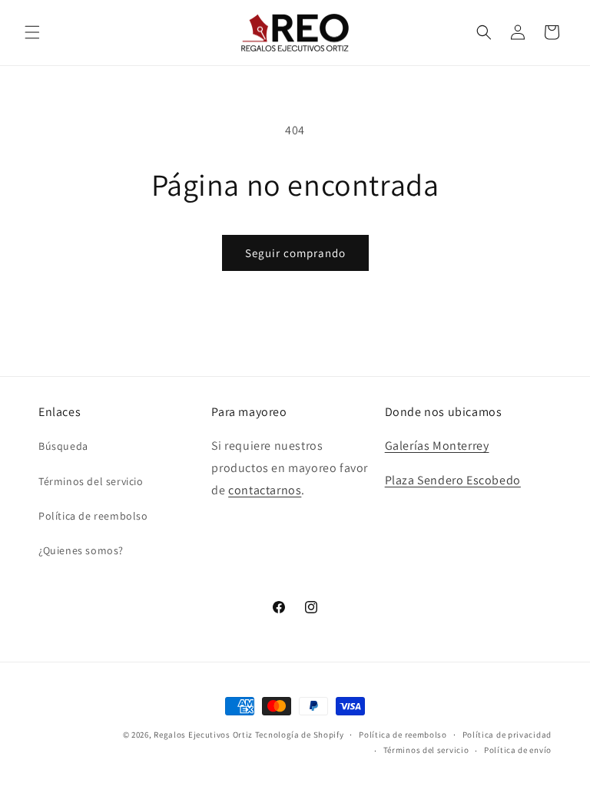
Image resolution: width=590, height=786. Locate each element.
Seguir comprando (295, 253)
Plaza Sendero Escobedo (453, 480)
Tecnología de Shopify (299, 734)
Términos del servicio (91, 481)
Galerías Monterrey (437, 446)
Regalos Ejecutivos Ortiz (203, 734)
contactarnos (264, 490)
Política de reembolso (93, 516)
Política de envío (518, 750)
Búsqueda (63, 446)
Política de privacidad (507, 734)
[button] (32, 32)
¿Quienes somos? (81, 550)
